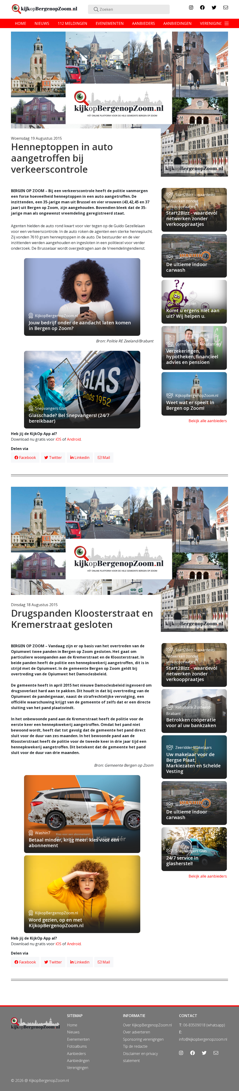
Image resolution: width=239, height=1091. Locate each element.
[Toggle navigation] (226, 23)
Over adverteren (136, 1032)
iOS (58, 439)
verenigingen (214, 23)
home (20, 23)
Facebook (27, 457)
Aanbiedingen (78, 1060)
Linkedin (81, 457)
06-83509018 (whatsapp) (204, 1025)
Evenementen (78, 1039)
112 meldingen (72, 23)
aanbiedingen (177, 23)
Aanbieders (76, 1053)
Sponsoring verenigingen (143, 1039)
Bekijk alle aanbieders (208, 420)
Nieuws (73, 1032)
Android (74, 439)
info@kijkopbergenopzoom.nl (203, 1039)
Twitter (55, 457)
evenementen (110, 23)
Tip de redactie (135, 1046)
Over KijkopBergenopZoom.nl (147, 1025)
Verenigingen (77, 1067)
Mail (106, 457)
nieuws (42, 23)
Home (72, 1025)
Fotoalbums (77, 1046)
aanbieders (143, 23)
